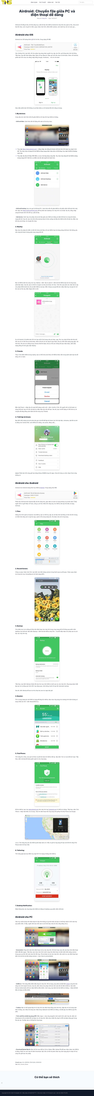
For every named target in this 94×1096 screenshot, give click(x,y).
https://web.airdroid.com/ (30, 149)
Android (42, 487)
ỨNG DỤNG (34, 2)
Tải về (75, 47)
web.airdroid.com (33, 809)
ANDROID (27, 1062)
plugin (68, 984)
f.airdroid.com (53, 809)
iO (32, 39)
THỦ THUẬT (42, 2)
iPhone (26, 1064)
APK (19, 1064)
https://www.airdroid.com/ (30, 210)
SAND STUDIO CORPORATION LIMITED (41, 47)
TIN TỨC (57, 2)
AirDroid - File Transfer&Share (34, 45)
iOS (23, 1062)
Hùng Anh (44, 18)
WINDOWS (38, 1062)
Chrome (22, 1064)
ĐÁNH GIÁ (50, 2)
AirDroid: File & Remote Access (34, 493)
